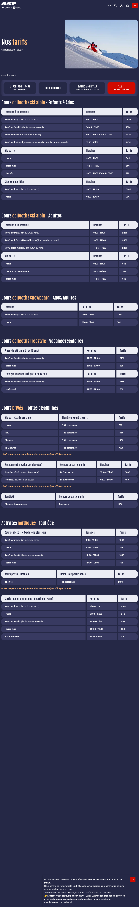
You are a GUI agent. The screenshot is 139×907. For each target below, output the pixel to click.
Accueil (4, 75)
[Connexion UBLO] (2, 905)
